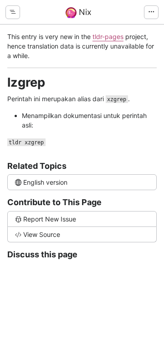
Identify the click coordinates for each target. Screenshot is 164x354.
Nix (84, 12)
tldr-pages (107, 36)
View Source (41, 234)
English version (45, 182)
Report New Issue (49, 219)
